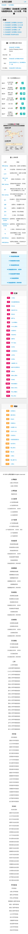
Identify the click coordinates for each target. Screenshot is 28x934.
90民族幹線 (5, 166)
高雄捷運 (3, 5)
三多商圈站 (11, 5)
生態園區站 (14, 351)
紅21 (5, 174)
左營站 (13, 355)
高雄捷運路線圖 (15, 256)
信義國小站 (14, 427)
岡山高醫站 (14, 392)
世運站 (13, 359)
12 (5, 229)
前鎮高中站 (14, 310)
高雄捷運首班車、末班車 (15, 269)
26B (5, 204)
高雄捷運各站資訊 (15, 260)
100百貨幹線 (5, 242)
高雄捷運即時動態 (15, 274)
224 (5, 211)
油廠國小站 (14, 363)
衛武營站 (13, 443)
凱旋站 (13, 314)
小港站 (13, 298)
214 (5, 215)
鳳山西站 (13, 447)
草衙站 (13, 306)
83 (5, 169)
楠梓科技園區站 (15, 367)
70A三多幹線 (5, 195)
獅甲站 (13, 318)
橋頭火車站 (14, 387)
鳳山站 (12, 451)
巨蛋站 (13, 347)
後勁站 (13, 371)
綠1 (5, 189)
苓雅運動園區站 (15, 439)
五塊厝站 (13, 435)
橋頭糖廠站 (14, 383)
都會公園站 (14, 375)
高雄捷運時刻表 (15, 265)
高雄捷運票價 (15, 278)
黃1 (5, 200)
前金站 (12, 419)
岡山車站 (13, 396)
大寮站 (12, 464)
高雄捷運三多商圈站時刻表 (16, 58)
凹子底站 (13, 343)
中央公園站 (14, 326)
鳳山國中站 (14, 460)
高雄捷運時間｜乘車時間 (15, 282)
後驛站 (13, 338)
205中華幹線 (5, 238)
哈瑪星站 (13, 411)
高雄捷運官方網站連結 (15, 68)
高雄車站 (13, 334)
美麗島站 (13, 330)
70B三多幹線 (5, 184)
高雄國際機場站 (15, 302)
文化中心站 (14, 431)
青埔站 (13, 379)
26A (5, 208)
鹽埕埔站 (13, 415)
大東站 (12, 456)
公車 (25, 1)
